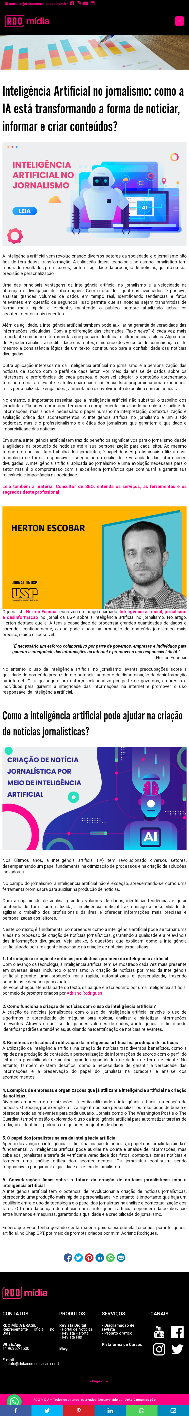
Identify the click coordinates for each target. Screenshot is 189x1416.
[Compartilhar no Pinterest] (89, 1257)
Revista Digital (72, 1325)
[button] (14, 1401)
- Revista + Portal (74, 1333)
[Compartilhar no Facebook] (68, 1257)
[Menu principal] (179, 21)
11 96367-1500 (15, 1348)
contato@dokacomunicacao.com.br (32, 1363)
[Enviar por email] (121, 1257)
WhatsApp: (12, 1344)
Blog (63, 1348)
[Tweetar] (78, 1257)
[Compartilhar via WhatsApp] (110, 1257)
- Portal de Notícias (76, 1329)
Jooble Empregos (94, 1381)
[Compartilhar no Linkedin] (99, 1257)
